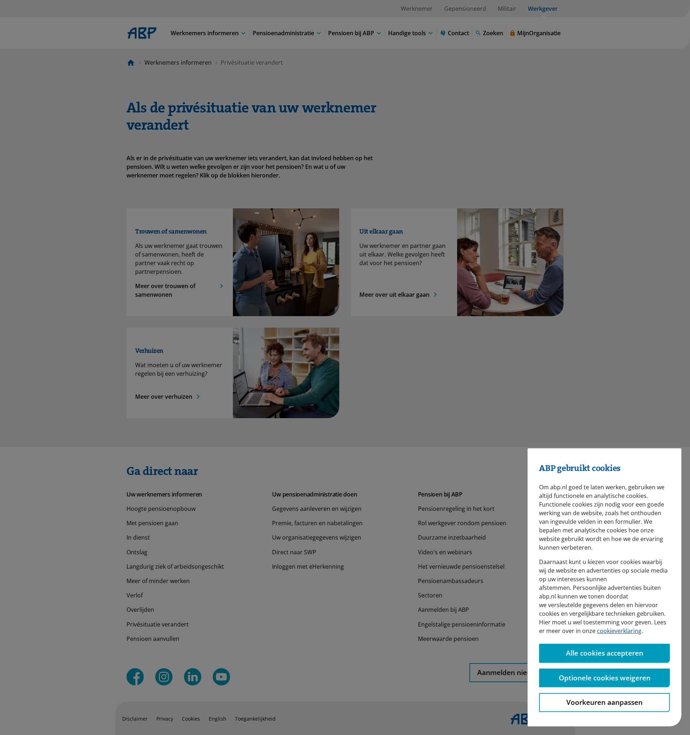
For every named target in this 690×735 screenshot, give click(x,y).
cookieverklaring (619, 631)
